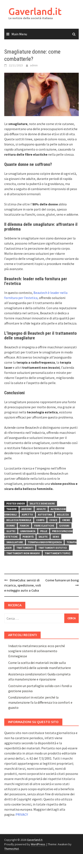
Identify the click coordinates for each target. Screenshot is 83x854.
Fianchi (24, 525)
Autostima (45, 514)
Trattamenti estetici (52, 547)
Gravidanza (27, 531)
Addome (26, 509)
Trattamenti (24, 547)
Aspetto (27, 514)
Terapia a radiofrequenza (45, 542)
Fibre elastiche (44, 525)
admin (34, 65)
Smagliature (14, 542)
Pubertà (28, 536)
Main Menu (19, 34)
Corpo (40, 520)
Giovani (64, 525)
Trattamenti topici (57, 553)
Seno (56, 536)
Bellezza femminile (18, 520)
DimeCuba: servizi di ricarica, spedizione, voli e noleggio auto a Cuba (22, 585)
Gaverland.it (35, 11)
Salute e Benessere (42, 503)
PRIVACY (22, 814)
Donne (10, 525)
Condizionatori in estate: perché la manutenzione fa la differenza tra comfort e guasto (40, 702)
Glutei (10, 531)
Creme (66, 520)
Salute (43, 536)
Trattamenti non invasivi (23, 553)
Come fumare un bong (62, 580)
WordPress (38, 844)
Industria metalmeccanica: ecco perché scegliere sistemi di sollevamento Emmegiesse (36, 651)
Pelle (43, 531)
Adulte (41, 509)
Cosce (53, 520)
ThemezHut (11, 849)
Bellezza (63, 514)
